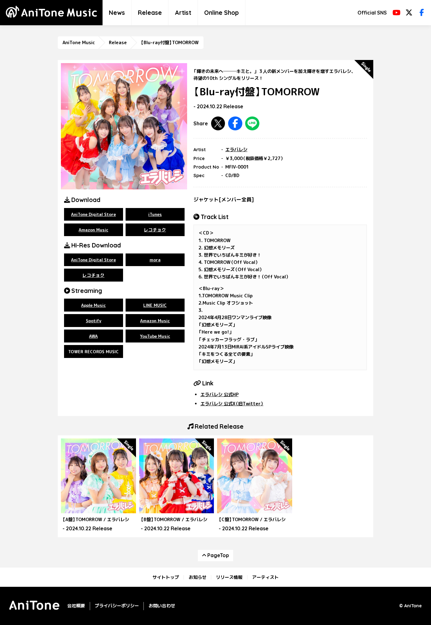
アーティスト (265, 577)
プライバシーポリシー (117, 606)
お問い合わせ (162, 606)
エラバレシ (236, 149)
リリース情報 (229, 577)
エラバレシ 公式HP (219, 394)
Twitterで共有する (218, 123)
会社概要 (76, 606)
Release (150, 12)
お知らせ (197, 577)
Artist (183, 12)
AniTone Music (78, 42)
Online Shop (221, 12)
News (117, 12)
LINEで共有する (252, 123)
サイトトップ (165, 577)
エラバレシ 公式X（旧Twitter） (231, 404)
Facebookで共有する (235, 123)
